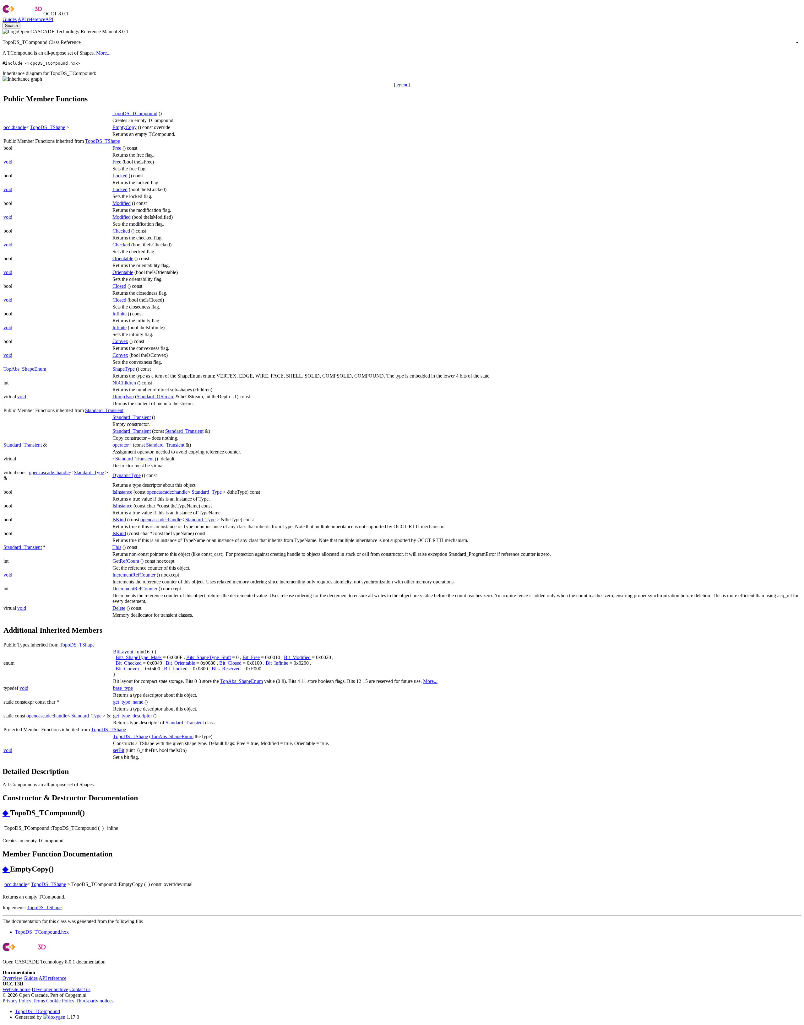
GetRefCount (125, 561)
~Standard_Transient (133, 458)
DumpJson (123, 396)
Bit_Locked (175, 668)
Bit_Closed (230, 663)
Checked (121, 230)
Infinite (119, 313)
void (7, 161)
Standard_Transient (104, 410)
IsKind (119, 519)
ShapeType (123, 369)
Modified (121, 203)
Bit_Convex (128, 668)
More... (103, 53)
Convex (120, 341)
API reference (52, 978)
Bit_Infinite (277, 663)
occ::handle (14, 127)
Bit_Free (251, 657)
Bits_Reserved (226, 668)
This (116, 547)
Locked (120, 175)
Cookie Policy (60, 1000)
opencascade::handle (49, 472)
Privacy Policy (17, 1000)
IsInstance (122, 492)
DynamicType (126, 475)
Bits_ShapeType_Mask (139, 657)
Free (116, 148)
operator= (122, 445)
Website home (16, 989)
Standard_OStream (155, 396)
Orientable (122, 258)
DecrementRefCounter (134, 588)
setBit (118, 750)
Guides (10, 19)
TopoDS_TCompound (134, 113)
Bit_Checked (129, 663)
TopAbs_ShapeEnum (24, 369)
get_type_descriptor (132, 715)
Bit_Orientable (180, 663)
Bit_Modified (297, 657)
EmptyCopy (124, 127)
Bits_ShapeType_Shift (208, 657)
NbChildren (124, 382)
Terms (39, 1000)
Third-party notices (94, 1000)
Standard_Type (89, 472)
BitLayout (123, 651)
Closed (119, 286)
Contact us (79, 989)
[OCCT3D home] (22, 13)
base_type (123, 688)
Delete (118, 608)
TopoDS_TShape (47, 127)
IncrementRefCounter (133, 574)
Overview (12, 978)
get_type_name (128, 702)
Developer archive (50, 989)
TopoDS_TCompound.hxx (42, 932)
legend (402, 84)
